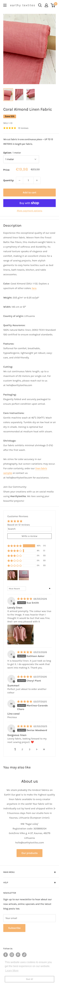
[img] (25, 598)
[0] (53, 5)
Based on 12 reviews (18, 524)
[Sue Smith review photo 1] (20, 634)
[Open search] (40, 5)
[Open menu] (5, 5)
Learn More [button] (12, 970)
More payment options (29, 210)
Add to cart (29, 192)
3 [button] (29, 749)
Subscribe (14, 928)
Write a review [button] (29, 536)
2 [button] (22, 749)
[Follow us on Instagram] (12, 954)
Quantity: (8, 180)
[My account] (46, 5)
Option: (12, 152)
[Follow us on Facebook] (5, 954)
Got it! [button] (29, 979)
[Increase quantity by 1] (36, 180)
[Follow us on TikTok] (24, 954)
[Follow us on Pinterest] (18, 954)
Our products (29, 853)
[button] (14, 545)
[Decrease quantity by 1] (19, 180)
